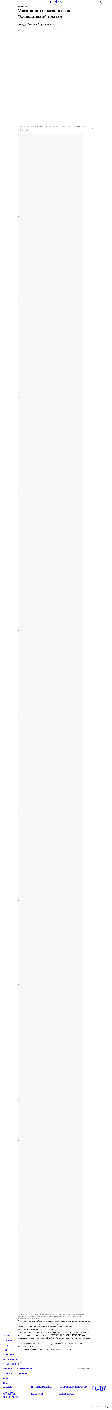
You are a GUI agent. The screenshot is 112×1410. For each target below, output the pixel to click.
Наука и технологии (16, 1373)
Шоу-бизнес (10, 1359)
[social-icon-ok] (13, 1405)
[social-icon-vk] (4, 1405)
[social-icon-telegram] (8, 1405)
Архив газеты (11, 1397)
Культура (8, 1355)
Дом (5, 1383)
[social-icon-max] (17, 1405)
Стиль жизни (11, 1364)
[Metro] (56, 2)
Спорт (6, 1387)
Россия (7, 1345)
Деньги (7, 1378)
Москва (7, 1340)
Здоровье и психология (18, 1369)
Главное (8, 1336)
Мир (5, 1350)
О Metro (8, 1392)
